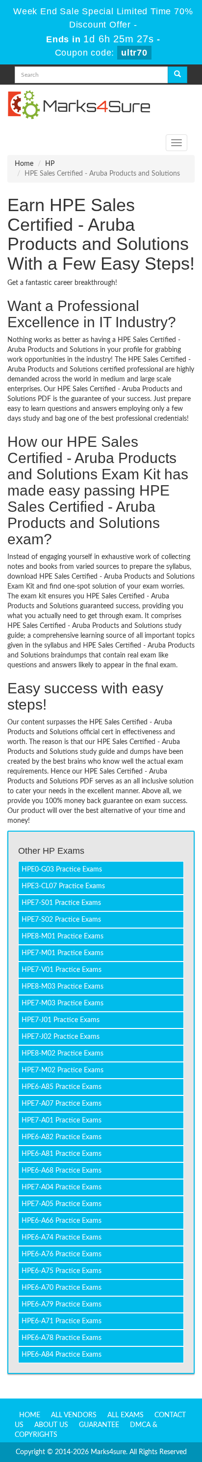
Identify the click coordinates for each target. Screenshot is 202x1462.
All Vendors (74, 1415)
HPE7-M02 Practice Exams (62, 1070)
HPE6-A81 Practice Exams (61, 1154)
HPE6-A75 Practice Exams (61, 1271)
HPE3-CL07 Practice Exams (63, 886)
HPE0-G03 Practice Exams (62, 869)
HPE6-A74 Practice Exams (61, 1237)
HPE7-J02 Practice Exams (61, 1036)
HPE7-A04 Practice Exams (61, 1187)
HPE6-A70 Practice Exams (61, 1287)
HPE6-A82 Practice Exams (61, 1137)
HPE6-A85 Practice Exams (61, 1087)
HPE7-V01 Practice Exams (61, 969)
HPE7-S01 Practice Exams (61, 903)
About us (51, 1425)
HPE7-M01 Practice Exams (62, 953)
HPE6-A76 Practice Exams (61, 1254)
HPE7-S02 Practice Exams (61, 919)
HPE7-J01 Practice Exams (61, 1020)
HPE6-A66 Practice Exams (61, 1220)
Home (24, 163)
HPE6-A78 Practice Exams (61, 1338)
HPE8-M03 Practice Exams (62, 986)
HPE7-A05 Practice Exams (61, 1204)
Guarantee (99, 1425)
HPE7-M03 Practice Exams (62, 1003)
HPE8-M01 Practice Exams (62, 936)
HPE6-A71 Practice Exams (61, 1321)
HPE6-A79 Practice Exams (61, 1304)
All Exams (125, 1415)
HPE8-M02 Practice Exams (62, 1053)
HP (49, 163)
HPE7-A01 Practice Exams (61, 1120)
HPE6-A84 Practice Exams (61, 1354)
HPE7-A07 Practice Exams (61, 1103)
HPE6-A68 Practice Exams (61, 1170)
